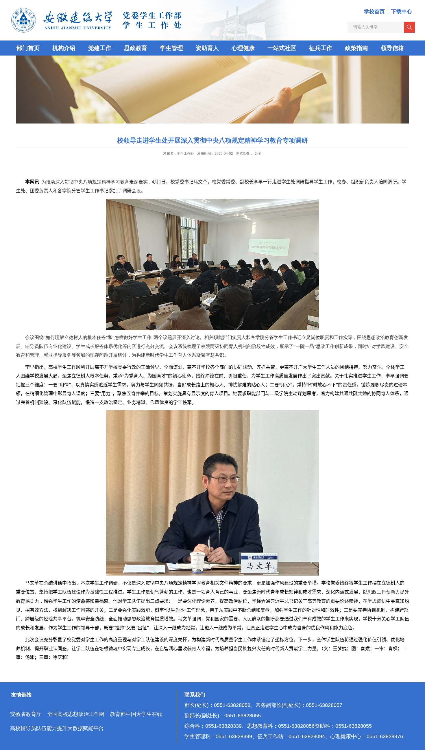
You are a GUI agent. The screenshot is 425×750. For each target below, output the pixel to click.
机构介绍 (63, 48)
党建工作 (99, 48)
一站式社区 (281, 48)
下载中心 (401, 11)
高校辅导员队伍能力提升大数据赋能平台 (57, 728)
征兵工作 (320, 48)
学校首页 (374, 11)
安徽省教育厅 (25, 714)
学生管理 (171, 48)
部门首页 (28, 48)
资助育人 (207, 48)
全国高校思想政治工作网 (75, 714)
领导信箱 (392, 48)
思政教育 (135, 48)
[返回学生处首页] (97, 7)
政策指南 (356, 48)
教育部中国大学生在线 (136, 714)
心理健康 (243, 48)
